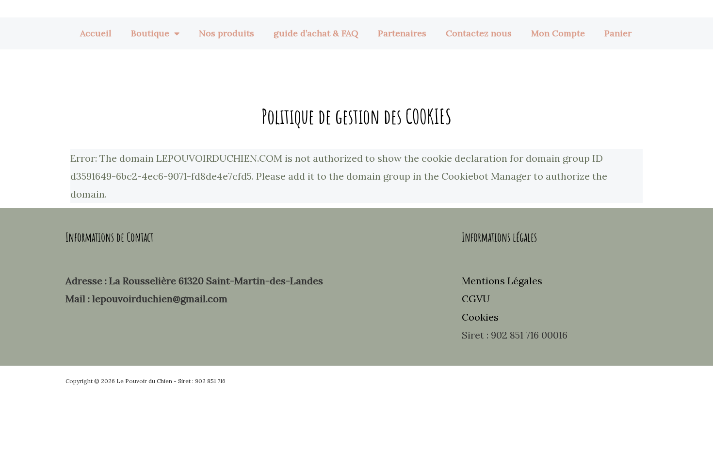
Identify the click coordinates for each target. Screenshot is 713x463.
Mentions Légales (502, 281)
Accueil (96, 33)
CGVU (476, 299)
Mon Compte (558, 33)
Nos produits (226, 33)
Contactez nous (479, 33)
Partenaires (402, 33)
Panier (618, 33)
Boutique (150, 33)
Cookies (480, 317)
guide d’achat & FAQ (316, 33)
